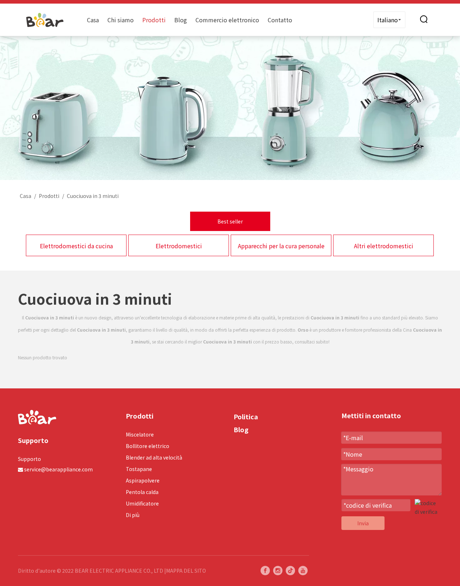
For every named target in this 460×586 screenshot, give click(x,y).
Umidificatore (142, 503)
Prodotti (154, 19)
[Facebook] (265, 570)
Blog (180, 19)
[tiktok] (290, 570)
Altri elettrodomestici (383, 245)
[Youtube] (303, 570)
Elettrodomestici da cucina (76, 245)
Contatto (280, 19)
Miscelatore (140, 434)
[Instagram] (277, 570)
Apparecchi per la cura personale (281, 245)
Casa (93, 19)
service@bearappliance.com (58, 469)
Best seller (230, 221)
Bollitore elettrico (147, 445)
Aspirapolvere (143, 480)
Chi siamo (120, 19)
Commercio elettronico (227, 19)
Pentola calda (142, 491)
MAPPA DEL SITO (186, 570)
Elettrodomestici (179, 245)
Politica (246, 416)
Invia (363, 523)
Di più (132, 514)
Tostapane (139, 468)
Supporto (29, 458)
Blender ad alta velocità (154, 457)
